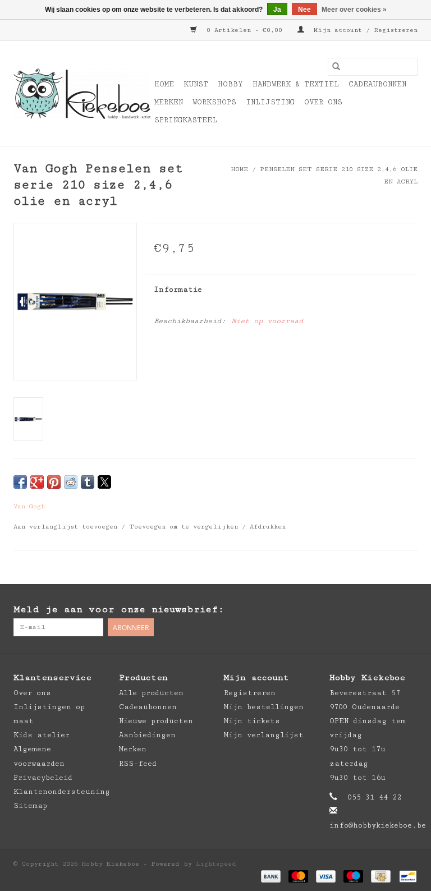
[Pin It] (54, 482)
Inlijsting (270, 102)
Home (164, 84)
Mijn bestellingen (264, 706)
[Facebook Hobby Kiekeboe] (364, 610)
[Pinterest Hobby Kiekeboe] (386, 610)
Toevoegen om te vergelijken (185, 526)
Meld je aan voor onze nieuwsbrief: (118, 609)
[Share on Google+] (37, 482)
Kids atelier (41, 735)
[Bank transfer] (271, 875)
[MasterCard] (298, 875)
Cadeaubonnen (377, 84)
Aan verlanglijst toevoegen (67, 526)
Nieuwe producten (156, 721)
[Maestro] (353, 875)
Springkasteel (185, 120)
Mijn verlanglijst (264, 735)
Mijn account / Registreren (364, 30)
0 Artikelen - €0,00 (244, 30)
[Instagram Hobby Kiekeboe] (409, 610)
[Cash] (380, 875)
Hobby (230, 84)
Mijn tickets (252, 721)
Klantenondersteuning (61, 791)
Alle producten (151, 692)
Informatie (178, 289)
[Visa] (326, 875)
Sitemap (30, 805)
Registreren (250, 692)
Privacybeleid (42, 777)
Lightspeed (216, 863)
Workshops (214, 102)
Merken (168, 102)
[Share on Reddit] (70, 482)
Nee (304, 9)
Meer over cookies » (354, 9)
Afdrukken (268, 526)
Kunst (196, 84)
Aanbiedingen (147, 735)
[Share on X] (104, 482)
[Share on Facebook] (20, 482)
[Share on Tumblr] (87, 482)
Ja (277, 9)
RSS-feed (138, 763)
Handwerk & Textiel (296, 84)
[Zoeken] (336, 67)
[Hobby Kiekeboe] (82, 93)
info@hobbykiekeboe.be (377, 825)
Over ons (323, 102)
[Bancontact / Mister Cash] (406, 875)
